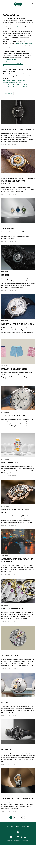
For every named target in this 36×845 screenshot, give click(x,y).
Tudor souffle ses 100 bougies (17, 798)
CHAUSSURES (7, 89)
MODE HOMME (4, 795)
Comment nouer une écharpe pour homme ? (15, 84)
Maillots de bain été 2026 (14, 369)
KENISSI (5, 275)
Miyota (4, 702)
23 (21, 817)
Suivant (25, 817)
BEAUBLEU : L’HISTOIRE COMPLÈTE (17, 129)
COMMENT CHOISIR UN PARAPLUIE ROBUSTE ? (17, 560)
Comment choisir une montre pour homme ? (15, 80)
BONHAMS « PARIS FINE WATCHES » (17, 324)
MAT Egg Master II (10, 463)
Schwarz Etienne (10, 655)
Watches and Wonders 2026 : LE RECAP (17, 510)
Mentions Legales (24, 840)
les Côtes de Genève (12, 608)
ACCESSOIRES (4, 365)
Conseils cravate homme (10, 66)
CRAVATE (15, 89)
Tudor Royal (8, 228)
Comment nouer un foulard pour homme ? (15, 86)
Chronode (6, 749)
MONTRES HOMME (24, 89)
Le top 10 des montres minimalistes (13, 64)
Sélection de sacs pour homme (12, 62)
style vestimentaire (14, 27)
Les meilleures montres (9, 60)
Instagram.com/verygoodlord (24, 43)
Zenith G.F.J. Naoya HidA (13, 416)
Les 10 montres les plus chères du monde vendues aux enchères (18, 180)
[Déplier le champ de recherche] (32, 4)
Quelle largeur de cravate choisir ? (13, 82)
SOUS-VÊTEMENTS (8, 93)
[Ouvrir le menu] (2, 5)
